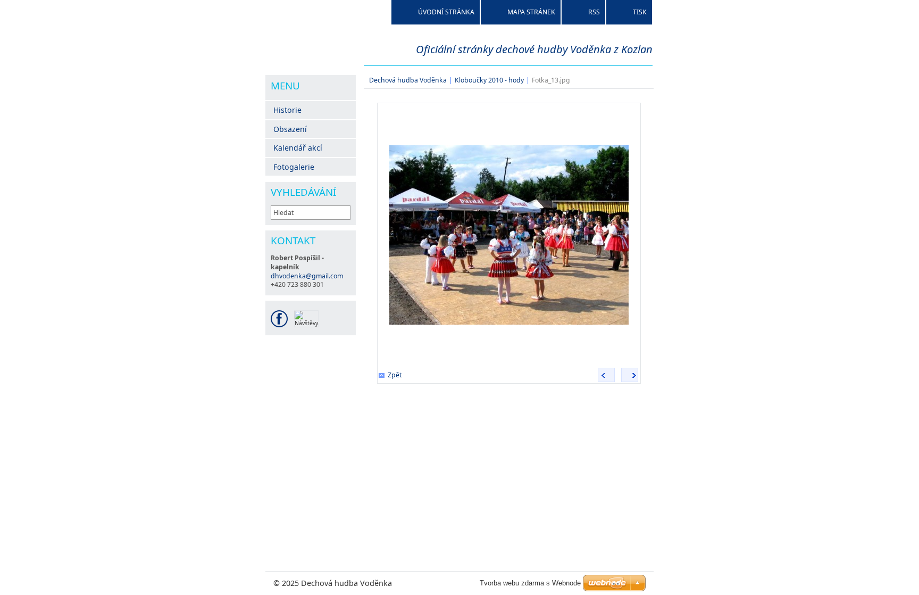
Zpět (395, 374)
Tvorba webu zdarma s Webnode (530, 583)
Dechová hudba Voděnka (408, 80)
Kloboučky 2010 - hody (489, 80)
